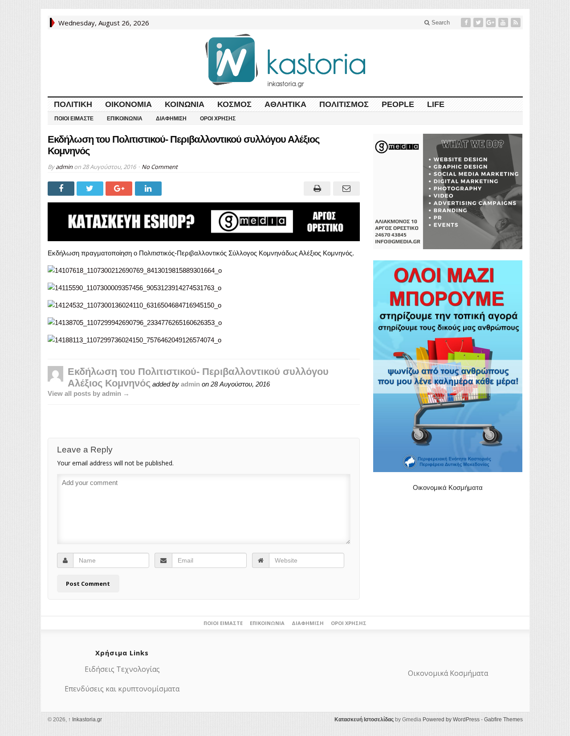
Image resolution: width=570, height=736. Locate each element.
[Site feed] (516, 22)
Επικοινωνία (124, 118)
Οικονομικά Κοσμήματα (448, 487)
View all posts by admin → (89, 393)
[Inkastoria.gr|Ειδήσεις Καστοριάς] (285, 60)
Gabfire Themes (503, 719)
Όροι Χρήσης (218, 118)
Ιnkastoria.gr (85, 719)
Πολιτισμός (344, 104)
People (398, 104)
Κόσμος (234, 104)
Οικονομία (128, 104)
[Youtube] (504, 22)
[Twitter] (479, 22)
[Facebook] (466, 22)
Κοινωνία (184, 104)
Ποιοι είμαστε (74, 118)
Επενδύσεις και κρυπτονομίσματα (122, 689)
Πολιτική (73, 104)
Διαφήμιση (171, 118)
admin (64, 167)
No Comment (160, 167)
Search (440, 22)
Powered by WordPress (451, 719)
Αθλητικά (285, 104)
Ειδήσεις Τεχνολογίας (122, 669)
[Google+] (491, 22)
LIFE (435, 104)
